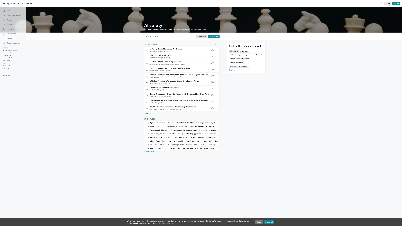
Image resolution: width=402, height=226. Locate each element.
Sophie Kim (153, 51)
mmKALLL (152, 90)
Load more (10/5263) (152, 113)
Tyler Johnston (155, 148)
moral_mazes (153, 83)
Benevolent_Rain (156, 134)
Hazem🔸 (153, 126)
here (172, 223)
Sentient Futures (154, 64)
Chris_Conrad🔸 (154, 96)
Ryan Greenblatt (156, 145)
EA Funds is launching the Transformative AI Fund (169, 68)
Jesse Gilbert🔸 (154, 109)
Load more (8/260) (151, 151)
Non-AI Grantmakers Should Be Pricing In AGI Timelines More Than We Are (180, 94)
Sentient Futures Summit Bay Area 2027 (165, 62)
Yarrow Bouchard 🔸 (157, 137)
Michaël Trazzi (155, 141)
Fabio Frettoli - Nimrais (158, 130)
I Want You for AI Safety (159, 55)
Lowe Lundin (153, 70)
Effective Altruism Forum (22, 3)
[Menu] (3, 3)
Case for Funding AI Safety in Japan (164, 88)
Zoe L (172, 64)
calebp (151, 103)
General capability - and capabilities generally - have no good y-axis (177, 75)
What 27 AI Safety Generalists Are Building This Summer (172, 107)
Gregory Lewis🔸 (155, 77)
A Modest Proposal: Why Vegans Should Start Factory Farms (174, 81)
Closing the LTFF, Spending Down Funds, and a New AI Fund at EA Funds (178, 100)
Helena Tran (164, 109)
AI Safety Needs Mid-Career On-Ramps (165, 49)
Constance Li (165, 64)
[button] (13, 10)
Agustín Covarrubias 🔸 (158, 123)
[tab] (148, 36)
